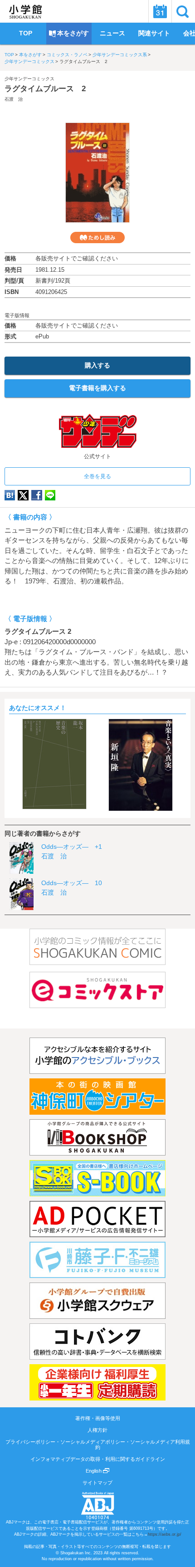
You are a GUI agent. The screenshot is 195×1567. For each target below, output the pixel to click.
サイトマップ (97, 1482)
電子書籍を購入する (97, 388)
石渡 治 (14, 99)
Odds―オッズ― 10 (71, 882)
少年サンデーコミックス (29, 61)
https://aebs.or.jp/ (164, 1534)
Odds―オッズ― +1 (71, 846)
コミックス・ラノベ (67, 54)
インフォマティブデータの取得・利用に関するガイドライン (97, 1459)
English (94, 1471)
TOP (9, 54)
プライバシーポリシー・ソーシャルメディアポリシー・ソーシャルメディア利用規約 (97, 1444)
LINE (50, 495)
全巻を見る (97, 476)
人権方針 (97, 1430)
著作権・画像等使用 (97, 1418)
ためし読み (97, 237)
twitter (23, 495)
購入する (97, 365)
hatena (10, 495)
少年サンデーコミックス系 (120, 54)
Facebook (36, 495)
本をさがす (30, 54)
